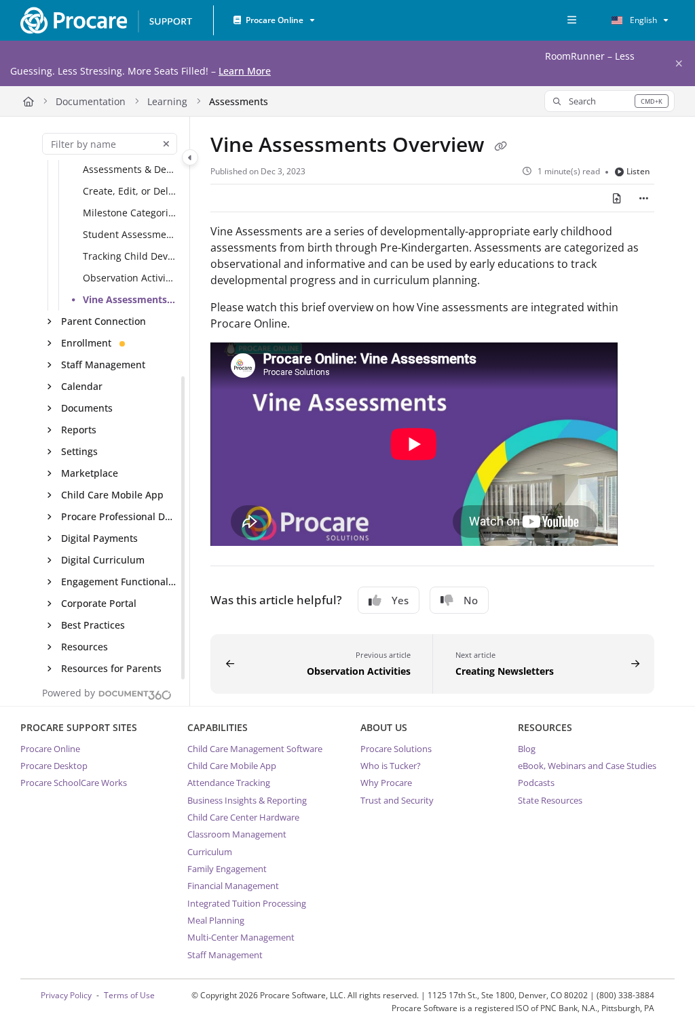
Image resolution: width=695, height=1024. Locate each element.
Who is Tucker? (390, 766)
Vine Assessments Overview (129, 300)
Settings (79, 452)
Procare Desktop (54, 766)
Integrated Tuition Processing (246, 903)
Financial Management (233, 886)
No (471, 600)
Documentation (91, 101)
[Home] (105, 20)
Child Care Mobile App (112, 495)
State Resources (550, 800)
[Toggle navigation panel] (190, 157)
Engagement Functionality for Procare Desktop (118, 582)
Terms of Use (129, 995)
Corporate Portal (98, 603)
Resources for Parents (111, 669)
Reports (78, 430)
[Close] (679, 64)
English (642, 20)
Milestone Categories (129, 213)
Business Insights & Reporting (247, 800)
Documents (87, 408)
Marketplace (89, 473)
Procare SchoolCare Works (73, 782)
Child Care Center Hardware (243, 817)
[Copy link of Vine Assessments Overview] (500, 146)
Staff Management (103, 365)
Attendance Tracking (228, 782)
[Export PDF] (617, 198)
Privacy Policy (66, 995)
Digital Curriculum (103, 560)
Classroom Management (236, 834)
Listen (638, 171)
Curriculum (209, 852)
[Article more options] (643, 198)
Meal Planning (215, 920)
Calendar (81, 386)
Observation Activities (129, 278)
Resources (84, 647)
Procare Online (50, 749)
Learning (167, 101)
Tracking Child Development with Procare (129, 256)
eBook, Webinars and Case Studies (587, 766)
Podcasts (536, 782)
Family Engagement (227, 869)
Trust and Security (397, 800)
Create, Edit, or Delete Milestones (129, 191)
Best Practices (93, 625)
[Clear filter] (166, 144)
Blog (527, 749)
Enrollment (86, 343)
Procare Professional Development (118, 517)
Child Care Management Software (254, 749)
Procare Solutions (396, 749)
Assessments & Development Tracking (129, 169)
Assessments (238, 101)
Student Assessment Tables (129, 235)
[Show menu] (571, 20)
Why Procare (386, 782)
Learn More (245, 70)
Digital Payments (99, 538)
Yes (400, 600)
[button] (609, 101)
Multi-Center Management (241, 937)
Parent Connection (103, 321)
